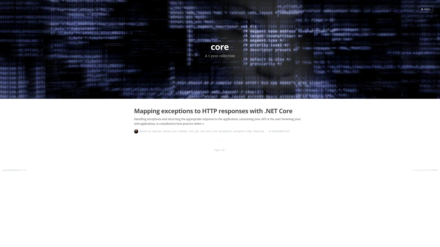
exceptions (225, 131)
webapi (183, 131)
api (197, 131)
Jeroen (144, 131)
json (174, 131)
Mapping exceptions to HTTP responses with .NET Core (213, 111)
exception (239, 131)
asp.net (156, 131)
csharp (167, 131)
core (214, 131)
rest (191, 131)
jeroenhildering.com (11, 170)
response (258, 131)
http (248, 131)
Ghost (434, 170)
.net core (205, 131)
